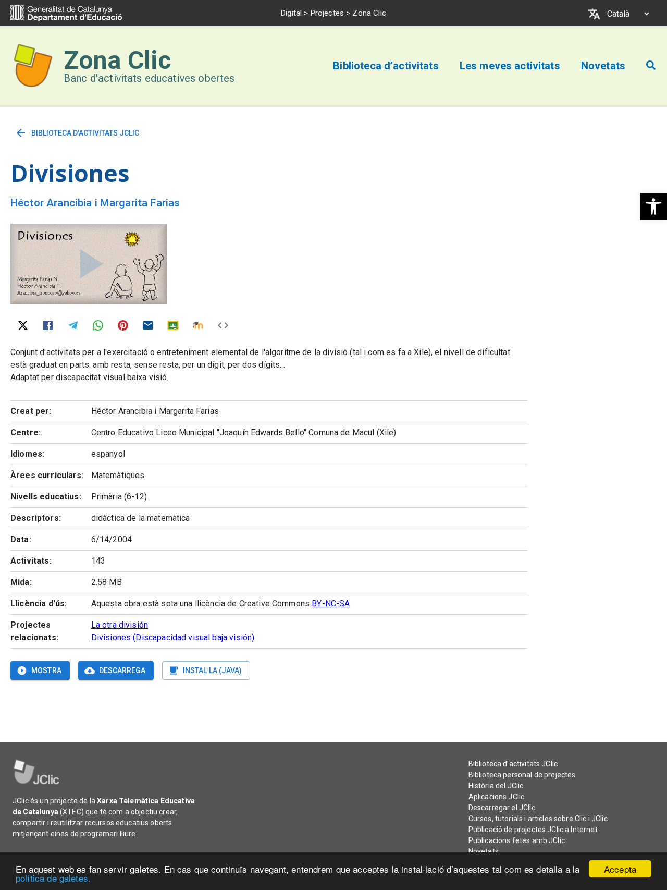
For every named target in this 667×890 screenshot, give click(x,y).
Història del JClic (496, 786)
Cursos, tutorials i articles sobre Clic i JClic (538, 818)
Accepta (620, 868)
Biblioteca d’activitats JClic (513, 764)
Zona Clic (117, 60)
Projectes (327, 13)
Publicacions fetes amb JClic (516, 840)
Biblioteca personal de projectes (522, 775)
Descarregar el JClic (501, 807)
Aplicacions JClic (496, 797)
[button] (653, 206)
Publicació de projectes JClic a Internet (533, 829)
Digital (291, 13)
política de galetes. (53, 877)
